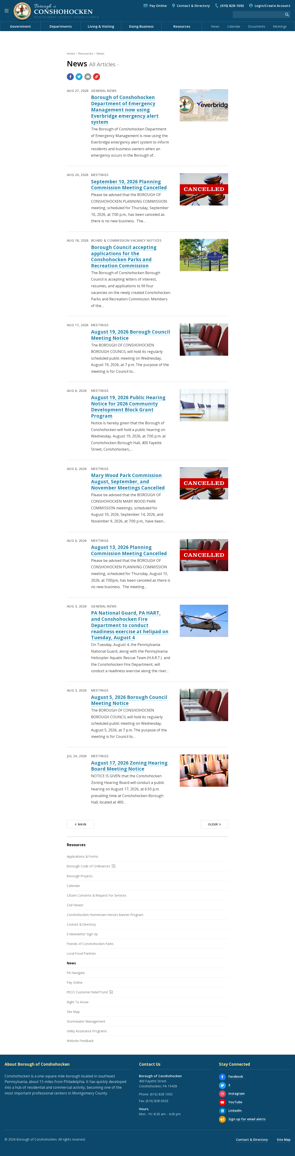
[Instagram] (222, 1093)
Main (82, 824)
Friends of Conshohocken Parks (90, 944)
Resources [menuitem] (181, 26)
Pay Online (158, 5)
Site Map (73, 1011)
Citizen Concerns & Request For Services (96, 895)
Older (213, 824)
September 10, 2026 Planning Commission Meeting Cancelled (129, 184)
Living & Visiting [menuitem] (101, 26)
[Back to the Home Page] (56, 11)
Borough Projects (80, 876)
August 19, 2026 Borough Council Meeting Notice (130, 335)
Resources (85, 53)
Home (71, 53)
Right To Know (77, 1002)
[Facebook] (222, 1077)
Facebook (235, 1076)
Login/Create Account (272, 5)
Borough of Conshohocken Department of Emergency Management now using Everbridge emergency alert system (125, 109)
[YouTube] (222, 1102)
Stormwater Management (86, 1021)
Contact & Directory (193, 5)
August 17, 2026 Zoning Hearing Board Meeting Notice (129, 766)
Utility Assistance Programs (87, 1031)
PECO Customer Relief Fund (87, 992)
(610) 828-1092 (232, 5)
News (215, 26)
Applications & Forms (82, 856)
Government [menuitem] (20, 26)
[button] (7, 11)
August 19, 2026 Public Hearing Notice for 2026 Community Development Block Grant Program (128, 406)
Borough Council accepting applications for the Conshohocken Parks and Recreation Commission (123, 256)
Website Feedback (80, 1041)
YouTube (235, 1102)
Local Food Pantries (81, 953)
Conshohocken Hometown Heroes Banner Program (105, 914)
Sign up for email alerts (247, 1119)
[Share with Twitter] (79, 76)
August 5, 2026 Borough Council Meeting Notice (129, 700)
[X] (222, 1085)
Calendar (233, 26)
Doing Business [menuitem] (141, 26)
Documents (256, 26)
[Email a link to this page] (87, 76)
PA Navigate (76, 973)
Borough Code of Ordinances (88, 866)
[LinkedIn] (222, 1110)
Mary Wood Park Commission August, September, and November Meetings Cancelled (128, 481)
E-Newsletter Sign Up (82, 934)
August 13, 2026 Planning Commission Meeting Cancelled (129, 550)
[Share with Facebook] (70, 76)
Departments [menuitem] (61, 26)
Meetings (280, 26)
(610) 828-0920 (157, 1101)
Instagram (236, 1093)
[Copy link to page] (96, 76)
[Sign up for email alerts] (222, 1119)
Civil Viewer (75, 905)
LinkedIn (235, 1110)
